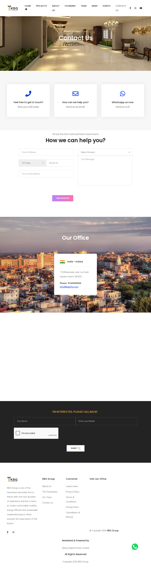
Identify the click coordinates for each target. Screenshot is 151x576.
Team (83, 5)
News (94, 5)
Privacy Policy (72, 491)
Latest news (72, 486)
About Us (55, 8)
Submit (74, 448)
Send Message (62, 198)
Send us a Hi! (123, 106)
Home (28, 5)
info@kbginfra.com (69, 287)
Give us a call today (28, 106)
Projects (41, 5)
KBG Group (113, 530)
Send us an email (75, 106)
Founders (70, 5)
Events (106, 5)
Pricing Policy (72, 507)
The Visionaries (49, 491)
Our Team (47, 497)
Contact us (47, 502)
